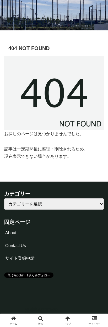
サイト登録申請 (20, 258)
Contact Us (15, 245)
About (10, 233)
